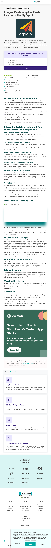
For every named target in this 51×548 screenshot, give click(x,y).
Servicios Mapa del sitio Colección (21, 7)
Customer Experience (25, 506)
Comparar (25, 520)
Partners (40, 506)
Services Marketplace (8, 7)
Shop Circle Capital (40, 504)
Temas (25, 516)
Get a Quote (25, 68)
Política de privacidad (30, 540)
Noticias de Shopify (25, 518)
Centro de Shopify (25, 525)
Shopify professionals (27, 363)
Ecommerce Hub (25, 523)
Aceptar (30, 544)
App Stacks (40, 508)
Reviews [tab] (17, 372)
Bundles (40, 510)
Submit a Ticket (10, 510)
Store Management (25, 510)
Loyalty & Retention (25, 508)
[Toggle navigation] (2, 1)
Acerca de (10, 504)
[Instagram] (8, 545)
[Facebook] (5, 545)
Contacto (10, 508)
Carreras (10, 506)
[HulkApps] (37, 1)
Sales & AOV (25, 504)
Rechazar (42, 544)
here (13, 303)
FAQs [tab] (11, 372)
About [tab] (6, 372)
